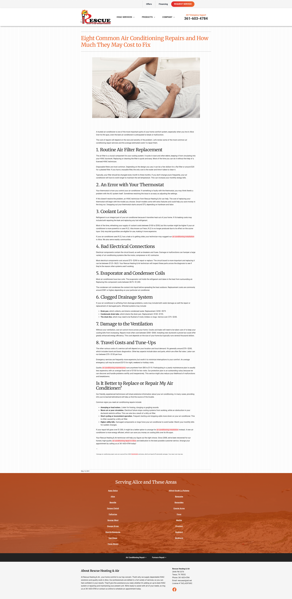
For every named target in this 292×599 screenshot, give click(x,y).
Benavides (179, 502)
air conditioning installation (183, 236)
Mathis (179, 520)
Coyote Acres (179, 508)
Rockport (179, 532)
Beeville (113, 502)
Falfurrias (113, 514)
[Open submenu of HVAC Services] (134, 17)
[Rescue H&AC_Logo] (95, 10)
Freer (179, 514)
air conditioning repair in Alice (124, 441)
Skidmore (179, 538)
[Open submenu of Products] (155, 17)
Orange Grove (113, 526)
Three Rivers (113, 544)
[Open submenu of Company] (174, 17)
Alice (113, 497)
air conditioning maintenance (114, 368)
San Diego (113, 538)
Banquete (179, 497)
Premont (179, 526)
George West (112, 520)
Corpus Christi (113, 508)
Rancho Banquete (113, 532)
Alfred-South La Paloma (179, 491)
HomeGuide (134, 454)
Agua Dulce (113, 491)
